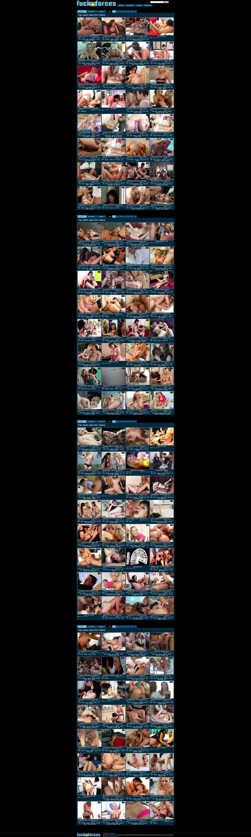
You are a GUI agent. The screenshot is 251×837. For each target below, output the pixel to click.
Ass (90, 159)
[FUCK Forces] (96, 6)
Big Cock (94, 159)
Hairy (86, 702)
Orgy (96, 450)
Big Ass (92, 160)
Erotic (168, 87)
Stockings (140, 40)
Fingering (107, 38)
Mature (115, 87)
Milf (90, 40)
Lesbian (112, 38)
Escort (120, 388)
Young (140, 389)
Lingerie (111, 64)
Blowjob (138, 38)
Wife (94, 546)
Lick (167, 135)
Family (114, 594)
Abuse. (116, 836)
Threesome (92, 136)
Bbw (107, 569)
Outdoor (160, 88)
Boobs (170, 135)
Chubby (90, 775)
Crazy (162, 208)
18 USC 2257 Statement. (109, 836)
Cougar (115, 40)
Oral (122, 159)
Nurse (87, 136)
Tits (99, 87)
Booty (159, 594)
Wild (95, 593)
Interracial (141, 63)
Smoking (167, 160)
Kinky (115, 207)
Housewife (134, 88)
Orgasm (142, 88)
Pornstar (87, 40)
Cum (140, 136)
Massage (89, 498)
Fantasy (166, 208)
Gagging (142, 64)
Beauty (136, 136)
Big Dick (164, 594)
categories (147, 5)
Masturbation (92, 38)
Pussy (111, 40)
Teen (121, 38)
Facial (147, 38)
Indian (130, 521)
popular (121, 5)
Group (91, 545)
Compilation (83, 111)
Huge (144, 111)
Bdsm (158, 292)
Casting (116, 388)
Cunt (99, 702)
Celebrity (107, 388)
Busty (87, 38)
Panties (89, 474)
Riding (122, 617)
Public (167, 112)
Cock (98, 593)
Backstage (136, 389)
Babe (131, 135)
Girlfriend (91, 268)
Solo (93, 474)
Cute (145, 87)
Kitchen (134, 184)
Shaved (113, 88)
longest (139, 5)
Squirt (147, 798)
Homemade (91, 450)
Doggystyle (90, 64)
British (140, 293)
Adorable (122, 292)
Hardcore (93, 63)
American (158, 208)
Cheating (164, 618)
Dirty (115, 159)
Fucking (137, 64)
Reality (164, 88)
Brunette (143, 38)
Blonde (83, 38)
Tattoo (138, 245)
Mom (93, 40)
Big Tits (115, 136)
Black (167, 364)
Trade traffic (112, 833)
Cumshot (116, 268)
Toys (88, 269)
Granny (116, 569)
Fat (113, 569)
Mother (163, 64)
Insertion (94, 388)
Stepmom (118, 594)
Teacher (123, 774)
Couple (85, 64)
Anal (130, 38)
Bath (167, 774)
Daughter (164, 365)
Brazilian (112, 388)
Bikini (141, 111)
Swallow (118, 245)
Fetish (133, 64)
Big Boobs (89, 293)
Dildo (98, 244)
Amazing (139, 269)
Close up (165, 111)
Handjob (88, 63)
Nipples (98, 38)
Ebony (132, 702)
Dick (111, 293)
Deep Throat (121, 87)
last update (130, 5)
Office (143, 341)
